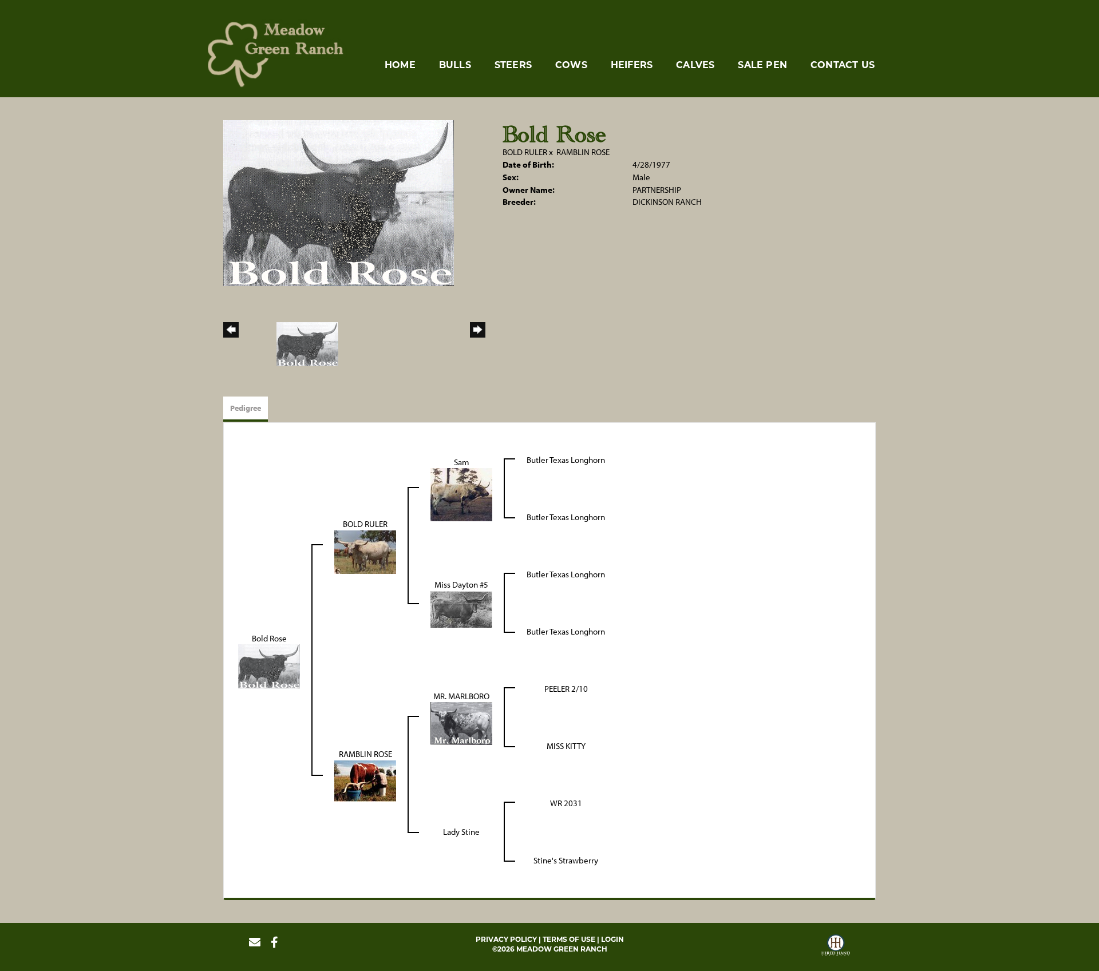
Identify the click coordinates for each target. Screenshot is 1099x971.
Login (612, 939)
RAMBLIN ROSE (583, 151)
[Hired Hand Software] (835, 947)
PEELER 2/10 (566, 688)
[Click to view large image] (338, 202)
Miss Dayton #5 (461, 584)
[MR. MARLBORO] (461, 722)
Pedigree (245, 408)
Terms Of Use (569, 939)
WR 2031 (566, 803)
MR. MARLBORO (461, 696)
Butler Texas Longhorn (566, 459)
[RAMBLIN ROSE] (365, 779)
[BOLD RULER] (365, 550)
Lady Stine (461, 831)
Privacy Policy (506, 939)
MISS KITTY (566, 745)
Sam (461, 462)
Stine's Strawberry (565, 860)
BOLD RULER (525, 151)
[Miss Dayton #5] (461, 608)
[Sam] (461, 493)
